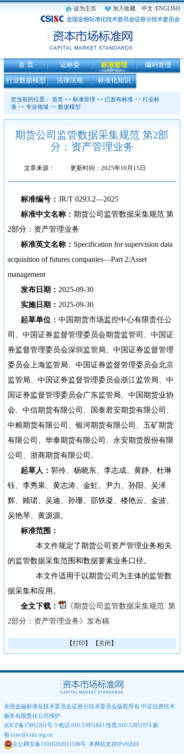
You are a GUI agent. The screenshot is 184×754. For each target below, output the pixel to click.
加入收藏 (124, 8)
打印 (79, 643)
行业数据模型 (26, 80)
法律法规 (70, 80)
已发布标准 (119, 99)
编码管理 (158, 64)
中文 (147, 8)
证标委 (70, 64)
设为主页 (85, 8)
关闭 (105, 643)
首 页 (25, 64)
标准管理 (114, 64)
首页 (57, 99)
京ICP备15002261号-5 (30, 725)
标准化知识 (114, 80)
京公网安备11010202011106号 (49, 744)
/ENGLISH (167, 8)
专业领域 (37, 107)
